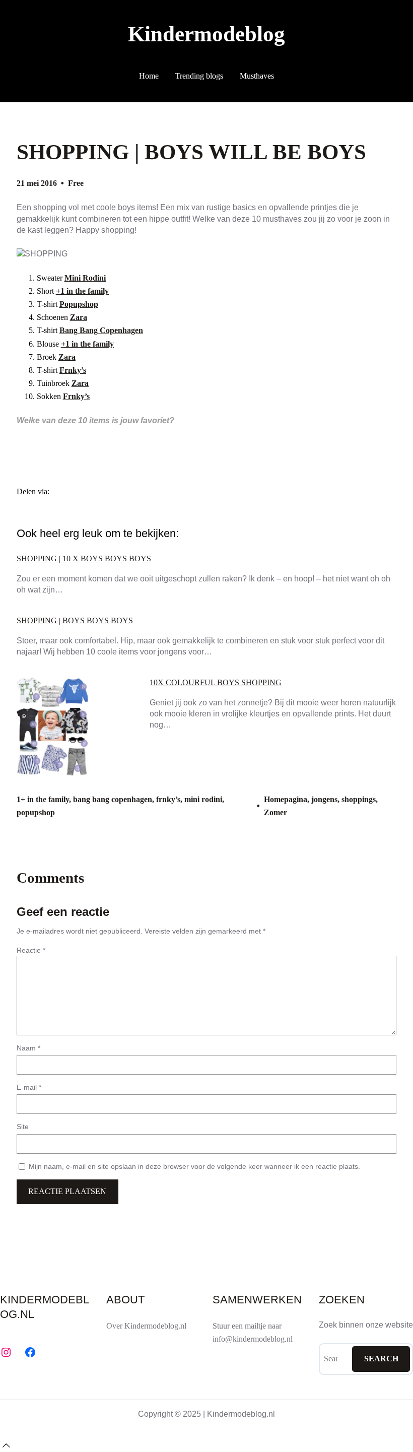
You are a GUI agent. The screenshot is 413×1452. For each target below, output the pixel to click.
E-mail (29, 1087)
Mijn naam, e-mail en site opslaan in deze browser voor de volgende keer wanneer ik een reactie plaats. (194, 1166)
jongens (324, 799)
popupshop (36, 812)
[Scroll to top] (6, 1445)
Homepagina (285, 799)
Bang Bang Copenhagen (101, 330)
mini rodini (203, 799)
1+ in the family (43, 799)
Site (23, 1127)
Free (76, 183)
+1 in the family (82, 291)
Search (381, 1358)
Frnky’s (72, 370)
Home (149, 76)
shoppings (358, 799)
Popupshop (78, 304)
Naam (28, 1048)
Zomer (275, 812)
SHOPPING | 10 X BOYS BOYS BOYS (84, 558)
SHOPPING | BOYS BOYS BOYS (75, 620)
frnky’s (168, 799)
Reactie (31, 950)
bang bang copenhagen (112, 799)
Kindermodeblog (206, 34)
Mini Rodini (85, 278)
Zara (78, 317)
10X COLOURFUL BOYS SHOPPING (216, 682)
